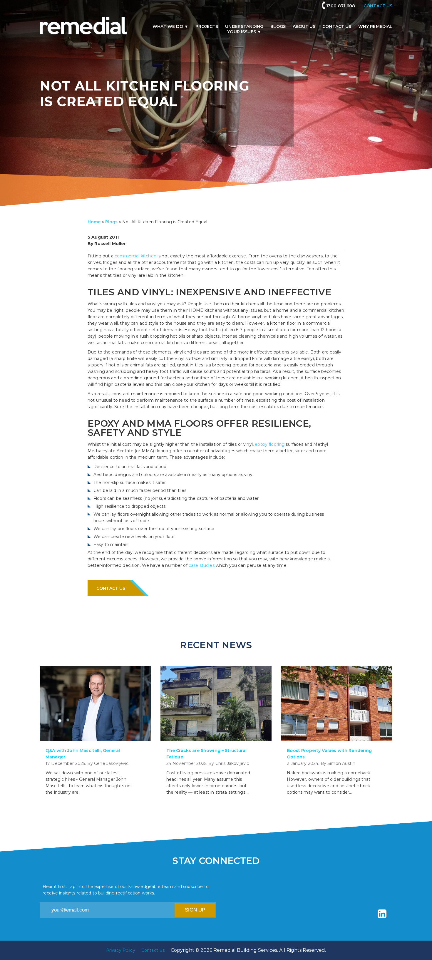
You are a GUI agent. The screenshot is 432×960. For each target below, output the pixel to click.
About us (304, 26)
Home (94, 221)
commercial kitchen (135, 256)
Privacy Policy (120, 950)
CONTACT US (378, 6)
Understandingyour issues (244, 29)
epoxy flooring (269, 444)
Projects (206, 26)
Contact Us (336, 26)
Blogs (277, 26)
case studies (202, 565)
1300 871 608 (343, 6)
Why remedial (375, 26)
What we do (168, 26)
